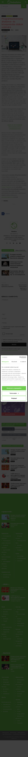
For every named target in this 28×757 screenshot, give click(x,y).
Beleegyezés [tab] (5, 361)
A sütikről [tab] (23, 361)
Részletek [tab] (14, 361)
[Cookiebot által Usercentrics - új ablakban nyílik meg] (19, 357)
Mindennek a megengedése (14, 388)
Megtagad (14, 398)
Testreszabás (13, 393)
